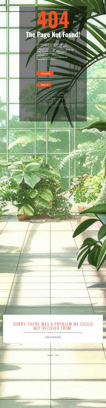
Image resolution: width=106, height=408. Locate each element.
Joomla (50, 355)
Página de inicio (46, 74)
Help (57, 355)
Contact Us (44, 85)
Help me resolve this (53, 337)
